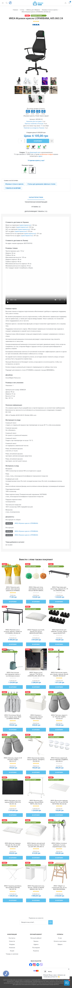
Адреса (36, 944)
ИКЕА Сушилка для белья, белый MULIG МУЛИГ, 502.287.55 (12, 887)
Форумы (12, 944)
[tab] (36, 197)
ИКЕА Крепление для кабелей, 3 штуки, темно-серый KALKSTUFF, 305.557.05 (59, 632)
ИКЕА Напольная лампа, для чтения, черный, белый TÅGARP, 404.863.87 (59, 674)
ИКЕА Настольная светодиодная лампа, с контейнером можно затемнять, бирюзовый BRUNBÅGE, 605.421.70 (12, 676)
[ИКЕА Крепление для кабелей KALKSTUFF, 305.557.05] (59, 617)
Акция (27, 15)
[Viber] (41, 964)
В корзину (38, 141)
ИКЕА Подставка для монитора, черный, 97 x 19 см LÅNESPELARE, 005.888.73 (59, 589)
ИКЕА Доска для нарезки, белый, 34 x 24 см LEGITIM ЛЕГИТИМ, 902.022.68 (59, 802)
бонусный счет (35, 152)
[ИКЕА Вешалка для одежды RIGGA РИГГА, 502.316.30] (36, 787)
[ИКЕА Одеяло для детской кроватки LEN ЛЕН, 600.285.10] (36, 830)
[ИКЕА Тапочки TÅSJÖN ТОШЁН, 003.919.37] (13, 745)
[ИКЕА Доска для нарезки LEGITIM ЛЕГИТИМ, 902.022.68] (59, 787)
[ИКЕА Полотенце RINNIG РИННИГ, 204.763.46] (13, 702)
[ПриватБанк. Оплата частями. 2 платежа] (28, 147)
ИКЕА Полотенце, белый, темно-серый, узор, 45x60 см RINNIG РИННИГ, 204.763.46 (12, 717)
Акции (12, 951)
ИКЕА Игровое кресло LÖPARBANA (26, 523)
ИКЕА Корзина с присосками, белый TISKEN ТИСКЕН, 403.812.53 (36, 717)
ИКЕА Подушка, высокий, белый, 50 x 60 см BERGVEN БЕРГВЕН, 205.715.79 (35, 632)
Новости (12, 941)
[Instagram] (34, 964)
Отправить (50, 922)
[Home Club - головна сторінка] (38, 3)
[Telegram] (37, 964)
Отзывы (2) (36, 207)
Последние (36, 947)
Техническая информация (36, 202)
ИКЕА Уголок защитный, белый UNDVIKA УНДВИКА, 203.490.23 (59, 759)
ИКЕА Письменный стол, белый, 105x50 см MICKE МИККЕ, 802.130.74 (36, 887)
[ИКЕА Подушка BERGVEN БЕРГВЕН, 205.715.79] (36, 617)
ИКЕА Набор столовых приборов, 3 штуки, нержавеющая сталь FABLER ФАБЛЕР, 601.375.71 (59, 846)
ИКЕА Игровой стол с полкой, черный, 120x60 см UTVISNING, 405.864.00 (13, 631)
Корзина (36, 951)
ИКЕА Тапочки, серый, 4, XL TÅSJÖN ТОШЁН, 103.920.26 (59, 716)
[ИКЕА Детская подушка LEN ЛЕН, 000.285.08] (13, 830)
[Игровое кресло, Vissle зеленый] (25, 170)
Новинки (12, 947)
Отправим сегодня (37, 15)
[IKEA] (36, 24)
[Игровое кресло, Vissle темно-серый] (32, 170)
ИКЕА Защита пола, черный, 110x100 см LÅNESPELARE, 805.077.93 (36, 674)
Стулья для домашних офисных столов (41, 184)
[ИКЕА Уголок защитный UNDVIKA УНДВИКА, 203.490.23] (59, 745)
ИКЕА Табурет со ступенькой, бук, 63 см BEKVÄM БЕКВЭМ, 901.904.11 (59, 888)
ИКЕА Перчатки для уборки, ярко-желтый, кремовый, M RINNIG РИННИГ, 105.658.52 (13, 589)
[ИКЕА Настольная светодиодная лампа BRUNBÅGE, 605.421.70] (13, 659)
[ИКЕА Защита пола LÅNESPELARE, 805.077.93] (36, 659)
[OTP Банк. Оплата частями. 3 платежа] (44, 147)
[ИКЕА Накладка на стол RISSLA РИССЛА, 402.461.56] (13, 787)
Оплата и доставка (60, 941)
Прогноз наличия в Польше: (34, 123)
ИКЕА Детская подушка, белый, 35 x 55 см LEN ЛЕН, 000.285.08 (13, 844)
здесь (40, 156)
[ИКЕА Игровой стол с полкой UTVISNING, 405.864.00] (13, 617)
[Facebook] (30, 964)
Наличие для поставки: (34, 121)
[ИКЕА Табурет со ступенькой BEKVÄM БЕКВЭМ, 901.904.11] (59, 873)
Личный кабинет (36, 938)
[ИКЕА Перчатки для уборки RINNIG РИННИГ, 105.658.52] (13, 574)
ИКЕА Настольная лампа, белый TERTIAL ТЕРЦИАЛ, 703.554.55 (36, 759)
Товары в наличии (12, 954)
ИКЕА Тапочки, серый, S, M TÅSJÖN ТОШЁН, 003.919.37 (13, 759)
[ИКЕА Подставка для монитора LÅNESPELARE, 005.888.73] (59, 574)
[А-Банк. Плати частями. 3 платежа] (39, 147)
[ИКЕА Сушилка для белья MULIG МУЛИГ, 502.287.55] (13, 873)
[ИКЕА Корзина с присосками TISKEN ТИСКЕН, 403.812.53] (36, 702)
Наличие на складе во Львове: (34, 128)
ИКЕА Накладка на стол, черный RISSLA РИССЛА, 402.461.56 (13, 802)
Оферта (60, 944)
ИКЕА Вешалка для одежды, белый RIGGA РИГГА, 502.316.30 (36, 802)
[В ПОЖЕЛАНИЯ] (52, 141)
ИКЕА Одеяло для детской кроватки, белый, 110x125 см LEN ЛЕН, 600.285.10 (36, 844)
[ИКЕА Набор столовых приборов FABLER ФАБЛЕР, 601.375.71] (59, 830)
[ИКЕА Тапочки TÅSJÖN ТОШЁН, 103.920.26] (59, 702)
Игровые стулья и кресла (14, 184)
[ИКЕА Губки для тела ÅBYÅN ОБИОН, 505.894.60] (36, 574)
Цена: (28, 135)
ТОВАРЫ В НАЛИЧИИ (13, 188)
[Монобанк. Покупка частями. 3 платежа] (33, 147)
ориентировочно (25, 225)
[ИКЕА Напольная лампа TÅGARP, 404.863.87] (59, 659)
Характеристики (36, 197)
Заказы (35, 941)
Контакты (12, 938)
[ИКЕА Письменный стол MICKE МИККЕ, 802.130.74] (36, 873)
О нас (60, 938)
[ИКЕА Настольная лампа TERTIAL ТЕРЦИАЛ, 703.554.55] (36, 745)
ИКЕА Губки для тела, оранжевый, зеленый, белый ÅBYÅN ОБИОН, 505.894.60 (36, 589)
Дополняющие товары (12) (36, 211)
